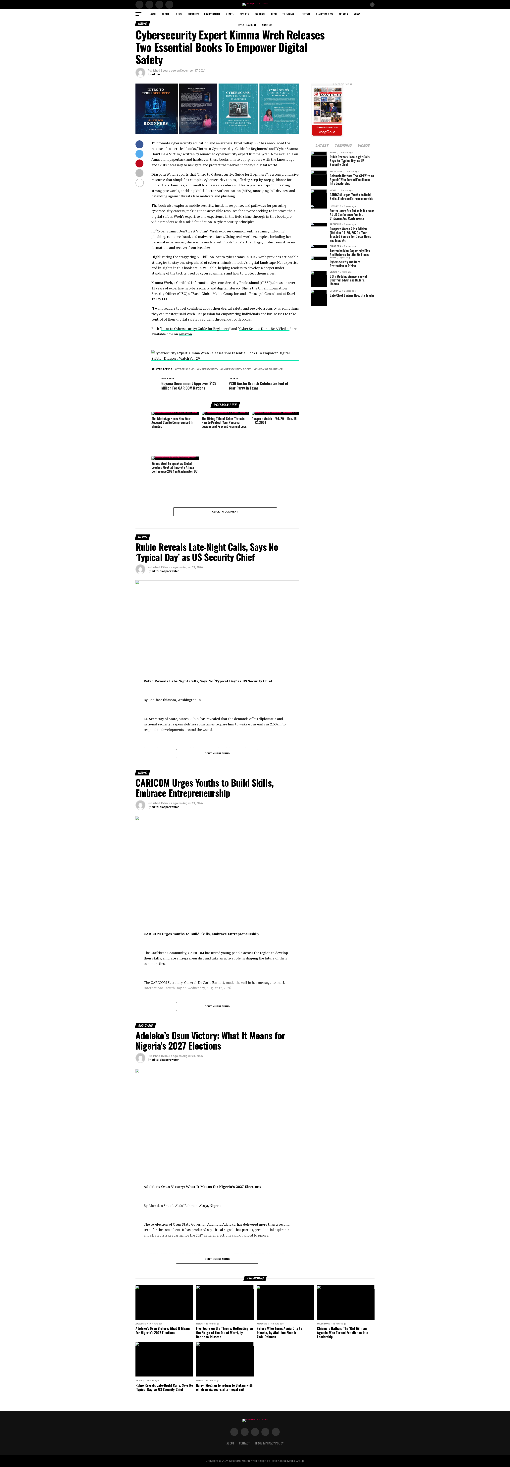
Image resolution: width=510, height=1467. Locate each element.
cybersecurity (208, 369)
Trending (288, 14)
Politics (260, 14)
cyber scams (185, 369)
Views (357, 14)
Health (230, 14)
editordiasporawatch (165, 571)
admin (155, 74)
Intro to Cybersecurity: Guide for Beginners (195, 328)
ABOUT (165, 14)
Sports (244, 14)
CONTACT (244, 1443)
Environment (212, 14)
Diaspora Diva (324, 14)
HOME (153, 14)
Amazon (185, 334)
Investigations (247, 25)
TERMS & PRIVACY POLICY (269, 1443)
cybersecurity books (236, 369)
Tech (274, 14)
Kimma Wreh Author (269, 369)
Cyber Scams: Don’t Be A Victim (264, 328)
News (179, 14)
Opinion (343, 14)
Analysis (267, 25)
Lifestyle (304, 14)
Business (193, 14)
